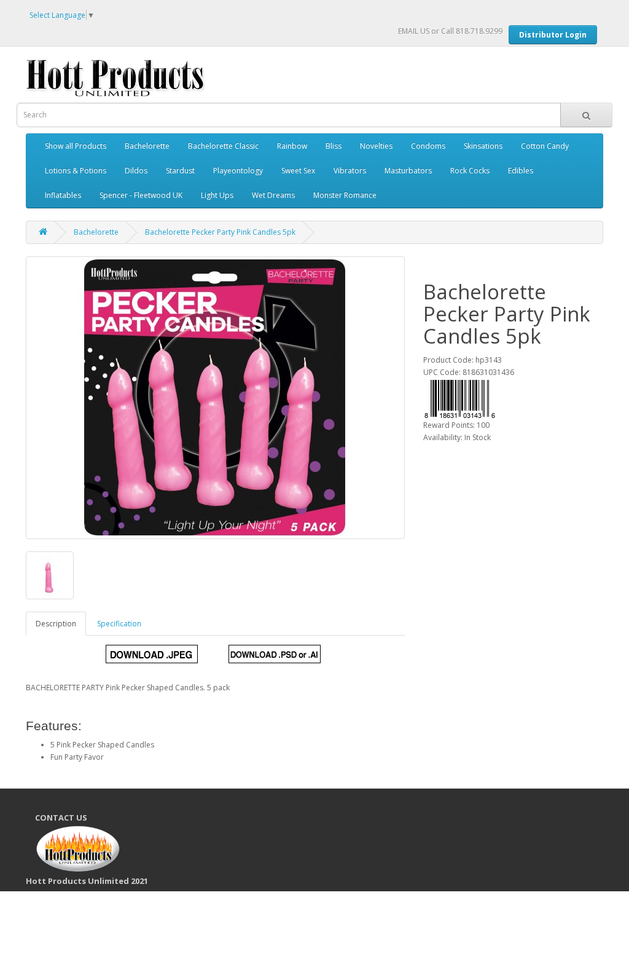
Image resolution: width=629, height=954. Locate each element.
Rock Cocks (470, 170)
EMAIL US (413, 31)
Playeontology (238, 170)
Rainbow (292, 146)
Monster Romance (345, 195)
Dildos (136, 170)
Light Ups (217, 195)
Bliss (334, 146)
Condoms (428, 146)
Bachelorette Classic (223, 146)
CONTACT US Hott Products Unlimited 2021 (91, 849)
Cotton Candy (545, 146)
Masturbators (408, 170)
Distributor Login (553, 35)
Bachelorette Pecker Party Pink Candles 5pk (220, 232)
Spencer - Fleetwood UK (141, 195)
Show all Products (75, 146)
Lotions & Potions (75, 170)
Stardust (180, 170)
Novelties (376, 146)
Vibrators (350, 170)
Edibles (520, 170)
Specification (119, 623)
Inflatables (63, 195)
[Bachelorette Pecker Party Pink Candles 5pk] (215, 397)
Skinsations (483, 146)
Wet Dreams (273, 195)
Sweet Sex (298, 170)
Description (56, 623)
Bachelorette (147, 146)
